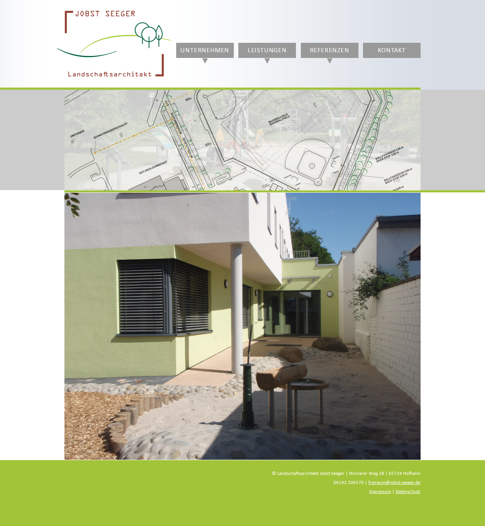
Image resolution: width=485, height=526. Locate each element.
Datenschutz (408, 491)
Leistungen (267, 50)
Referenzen (329, 50)
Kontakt (392, 50)
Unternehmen (204, 50)
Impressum (380, 491)
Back (77, 160)
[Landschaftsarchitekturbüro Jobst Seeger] (114, 77)
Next (408, 160)
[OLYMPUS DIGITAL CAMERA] (242, 326)
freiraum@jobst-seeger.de (394, 482)
